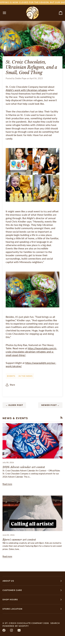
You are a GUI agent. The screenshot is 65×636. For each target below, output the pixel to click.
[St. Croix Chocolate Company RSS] (61, 418)
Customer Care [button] (12, 590)
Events (11, 376)
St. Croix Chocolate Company (24, 623)
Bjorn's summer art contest (19, 539)
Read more (7, 484)
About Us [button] (8, 581)
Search (55, 623)
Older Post (14, 405)
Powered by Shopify (16, 626)
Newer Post (50, 405)
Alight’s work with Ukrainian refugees (26, 90)
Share (12, 384)
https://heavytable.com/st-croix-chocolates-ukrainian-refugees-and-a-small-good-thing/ (31, 352)
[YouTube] (19, 630)
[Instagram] (11, 630)
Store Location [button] (12, 609)
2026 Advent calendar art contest (24, 467)
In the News (25, 376)
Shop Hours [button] (10, 599)
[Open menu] (7, 13)
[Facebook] (4, 630)
